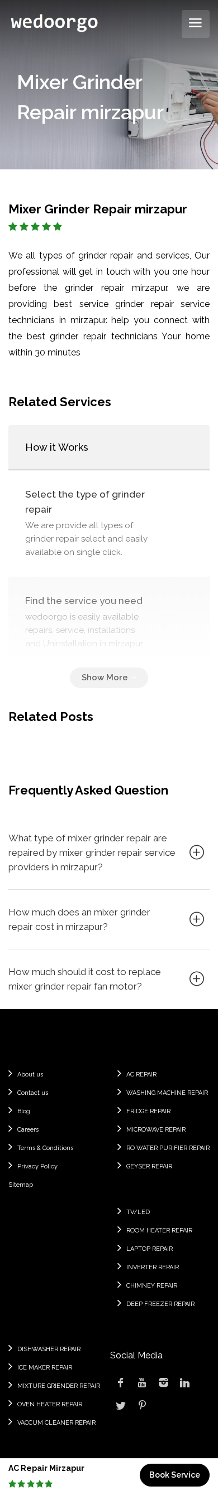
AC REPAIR (141, 1074)
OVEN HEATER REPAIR (49, 1404)
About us (30, 1074)
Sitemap (20, 1184)
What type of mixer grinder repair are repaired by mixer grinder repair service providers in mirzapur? (92, 852)
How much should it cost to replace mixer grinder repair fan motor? (84, 979)
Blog (23, 1111)
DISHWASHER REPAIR (48, 1349)
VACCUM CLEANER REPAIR (56, 1422)
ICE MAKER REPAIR (44, 1367)
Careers (28, 1129)
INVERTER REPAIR (152, 1267)
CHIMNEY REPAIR (151, 1285)
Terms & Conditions (45, 1148)
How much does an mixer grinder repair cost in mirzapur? (79, 919)
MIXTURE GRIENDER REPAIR (58, 1386)
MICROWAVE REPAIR (156, 1129)
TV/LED (138, 1212)
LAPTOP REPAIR (149, 1249)
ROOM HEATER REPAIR (159, 1230)
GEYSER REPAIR (149, 1166)
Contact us (32, 1093)
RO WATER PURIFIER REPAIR (168, 1148)
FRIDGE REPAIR (148, 1111)
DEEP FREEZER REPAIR (160, 1304)
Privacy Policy (37, 1166)
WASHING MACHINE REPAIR (167, 1093)
